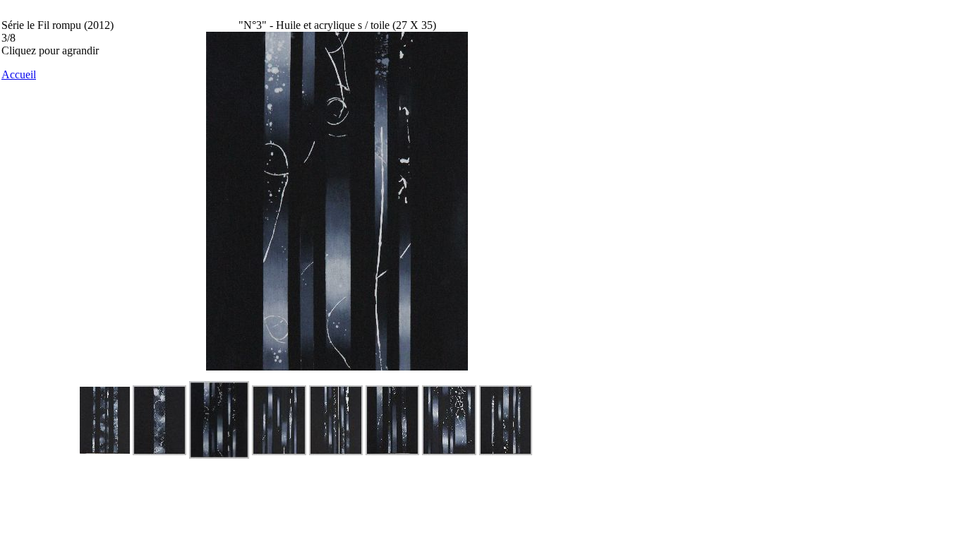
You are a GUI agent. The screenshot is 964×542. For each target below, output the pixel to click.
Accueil (18, 74)
